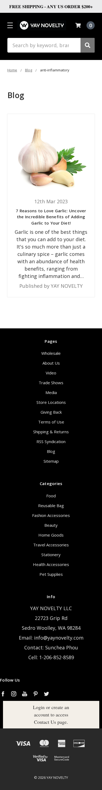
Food (51, 495)
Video (51, 373)
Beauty (51, 525)
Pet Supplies (51, 574)
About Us (51, 363)
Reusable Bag (51, 505)
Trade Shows (51, 382)
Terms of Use (51, 422)
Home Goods (51, 535)
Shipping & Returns (51, 431)
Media (51, 392)
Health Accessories (51, 564)
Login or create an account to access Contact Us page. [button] (51, 714)
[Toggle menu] (9, 25)
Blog (51, 451)
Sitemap (51, 461)
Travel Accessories (51, 544)
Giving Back (51, 412)
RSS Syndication (51, 441)
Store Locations (51, 402)
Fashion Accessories (51, 515)
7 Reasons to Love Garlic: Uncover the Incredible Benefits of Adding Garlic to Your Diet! (51, 217)
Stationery (51, 554)
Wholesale (51, 353)
